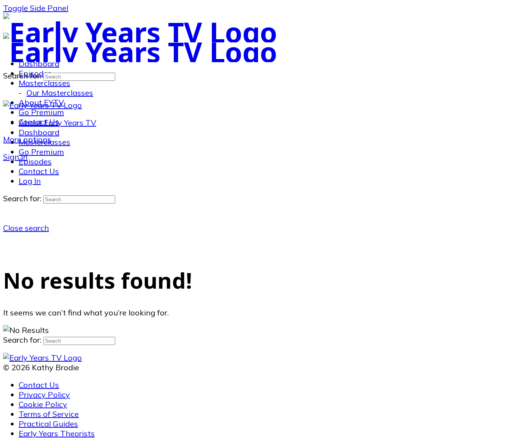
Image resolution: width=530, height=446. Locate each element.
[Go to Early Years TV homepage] (140, 32)
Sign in (15, 157)
